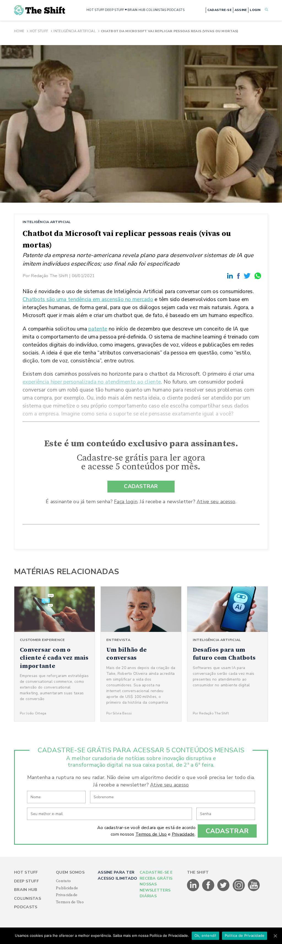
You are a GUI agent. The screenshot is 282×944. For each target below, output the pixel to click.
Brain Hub (25, 889)
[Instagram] (239, 890)
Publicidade (67, 888)
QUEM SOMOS (70, 872)
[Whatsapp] (258, 276)
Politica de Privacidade (245, 935)
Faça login (125, 501)
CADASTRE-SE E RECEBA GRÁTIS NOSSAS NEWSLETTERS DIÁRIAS (156, 884)
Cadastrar (227, 831)
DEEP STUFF (114, 10)
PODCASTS (176, 10)
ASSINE (241, 10)
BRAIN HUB (137, 10)
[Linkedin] (231, 276)
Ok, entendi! (205, 935)
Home (19, 31)
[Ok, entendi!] (275, 936)
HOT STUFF (95, 10)
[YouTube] (254, 890)
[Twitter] (248, 276)
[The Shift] (39, 10)
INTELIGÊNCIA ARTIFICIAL (46, 221)
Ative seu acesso (216, 501)
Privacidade (183, 834)
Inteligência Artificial (74, 31)
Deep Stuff (26, 881)
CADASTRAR (141, 486)
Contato (63, 881)
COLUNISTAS (156, 10)
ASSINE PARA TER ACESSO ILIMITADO (117, 875)
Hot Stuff (39, 31)
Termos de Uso (151, 834)
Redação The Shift (49, 276)
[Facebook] (239, 276)
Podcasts (25, 907)
